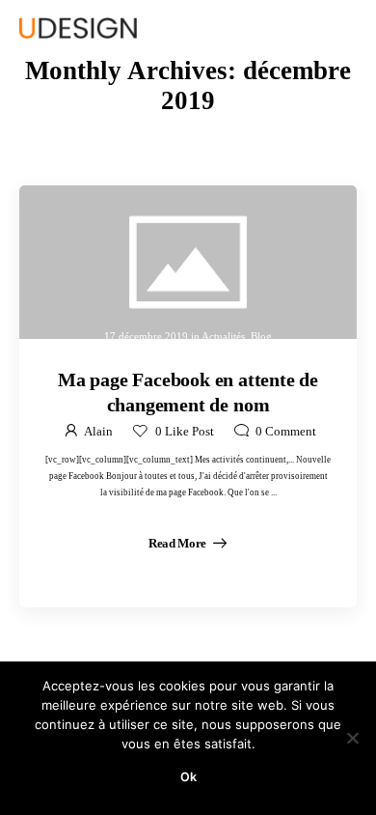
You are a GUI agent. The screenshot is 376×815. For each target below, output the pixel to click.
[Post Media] (188, 262)
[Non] (352, 737)
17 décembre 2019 (146, 336)
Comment (285, 431)
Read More (178, 543)
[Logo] (78, 28)
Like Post (184, 431)
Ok (188, 777)
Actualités (223, 336)
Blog (261, 336)
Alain (98, 431)
